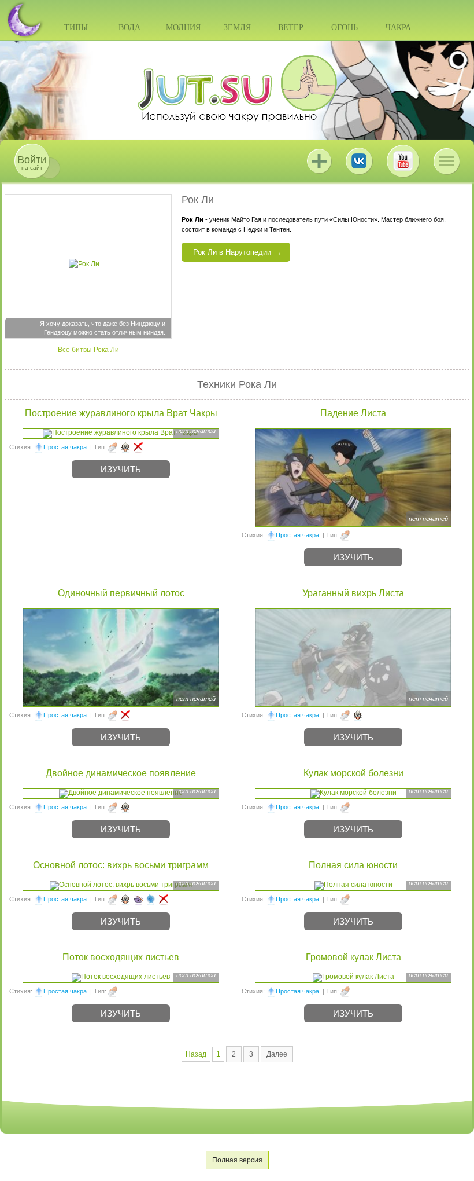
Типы (76, 27)
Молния (183, 27)
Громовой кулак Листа (353, 957)
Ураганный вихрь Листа (353, 593)
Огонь (344, 27)
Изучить (121, 469)
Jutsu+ (319, 161)
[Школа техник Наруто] (237, 88)
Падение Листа (353, 413)
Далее (276, 1054)
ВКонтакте (359, 161)
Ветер (290, 27)
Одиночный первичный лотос (121, 593)
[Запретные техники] (138, 446)
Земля (237, 27)
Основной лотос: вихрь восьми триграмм (121, 865)
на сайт (31, 162)
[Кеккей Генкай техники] (150, 899)
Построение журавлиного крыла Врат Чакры (121, 413)
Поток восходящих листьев (120, 957)
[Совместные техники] (125, 446)
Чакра (398, 27)
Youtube (403, 161)
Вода (129, 27)
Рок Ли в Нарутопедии (232, 252)
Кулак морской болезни (353, 773)
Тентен (279, 229)
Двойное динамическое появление (121, 773)
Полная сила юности (353, 865)
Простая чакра (65, 446)
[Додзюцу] (138, 899)
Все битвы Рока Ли (88, 350)
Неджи (252, 229)
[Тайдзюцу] (112, 446)
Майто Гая (246, 219)
